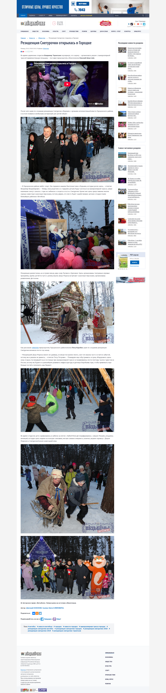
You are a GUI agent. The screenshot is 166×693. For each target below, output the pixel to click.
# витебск (32, 626)
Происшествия (73, 31)
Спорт (64, 31)
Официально (25, 31)
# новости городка (70, 626)
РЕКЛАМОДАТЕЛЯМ (61, 15)
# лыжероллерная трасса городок (92, 626)
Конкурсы (127, 31)
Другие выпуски (134, 266)
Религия (84, 31)
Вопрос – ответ (116, 31)
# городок (58, 626)
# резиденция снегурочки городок (68, 629)
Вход (136, 21)
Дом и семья (104, 31)
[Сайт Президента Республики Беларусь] (25, 691)
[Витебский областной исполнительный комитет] (33, 691)
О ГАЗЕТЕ (41, 15)
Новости (32, 38)
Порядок (23, 670)
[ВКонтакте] (33, 613)
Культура (55, 31)
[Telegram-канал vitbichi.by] (144, 25)
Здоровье (93, 31)
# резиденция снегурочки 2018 (95, 629)
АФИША (50, 15)
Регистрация (142, 21)
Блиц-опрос (109, 679)
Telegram (47, 619)
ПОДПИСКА (32, 15)
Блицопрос (137, 31)
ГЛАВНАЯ (23, 15)
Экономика (45, 31)
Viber (58, 619)
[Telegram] (40, 613)
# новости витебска (45, 626)
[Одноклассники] (37, 613)
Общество (35, 31)
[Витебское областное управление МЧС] (42, 691)
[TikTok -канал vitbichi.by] (132, 25)
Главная (23, 38)
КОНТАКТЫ (74, 15)
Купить (134, 262)
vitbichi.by (35, 347)
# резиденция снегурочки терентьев (66, 631)
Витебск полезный (86, 15)
